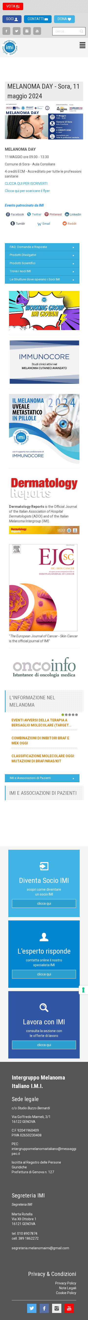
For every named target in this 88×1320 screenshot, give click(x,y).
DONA (63, 19)
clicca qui (44, 903)
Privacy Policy (65, 1283)
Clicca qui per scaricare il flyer (27, 191)
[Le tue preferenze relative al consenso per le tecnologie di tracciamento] (83, 990)
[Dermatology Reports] (44, 487)
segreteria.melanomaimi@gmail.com (40, 1248)
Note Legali (67, 1288)
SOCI (10, 19)
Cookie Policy (66, 1293)
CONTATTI (36, 19)
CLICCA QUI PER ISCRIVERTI (26, 183)
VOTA (11, 6)
